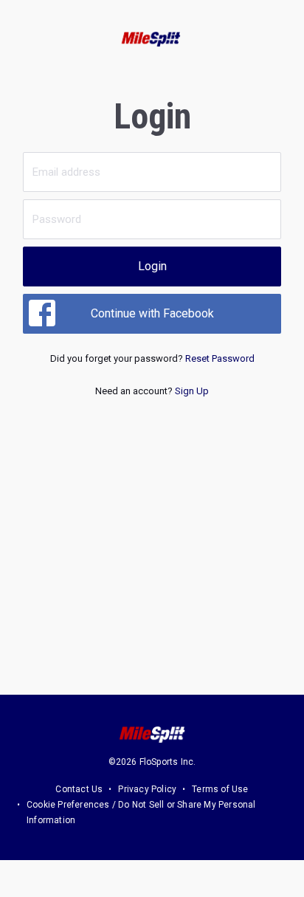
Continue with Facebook (152, 313)
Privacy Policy (147, 789)
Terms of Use (220, 789)
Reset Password (220, 358)
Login (152, 266)
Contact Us (79, 789)
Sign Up (192, 390)
